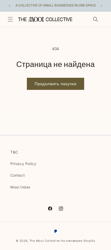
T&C (14, 152)
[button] (10, 19)
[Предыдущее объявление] (9, 5)
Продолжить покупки (55, 83)
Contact (17, 175)
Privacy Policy (23, 163)
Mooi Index (20, 187)
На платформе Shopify (78, 241)
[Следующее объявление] (101, 5)
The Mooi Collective (44, 241)
